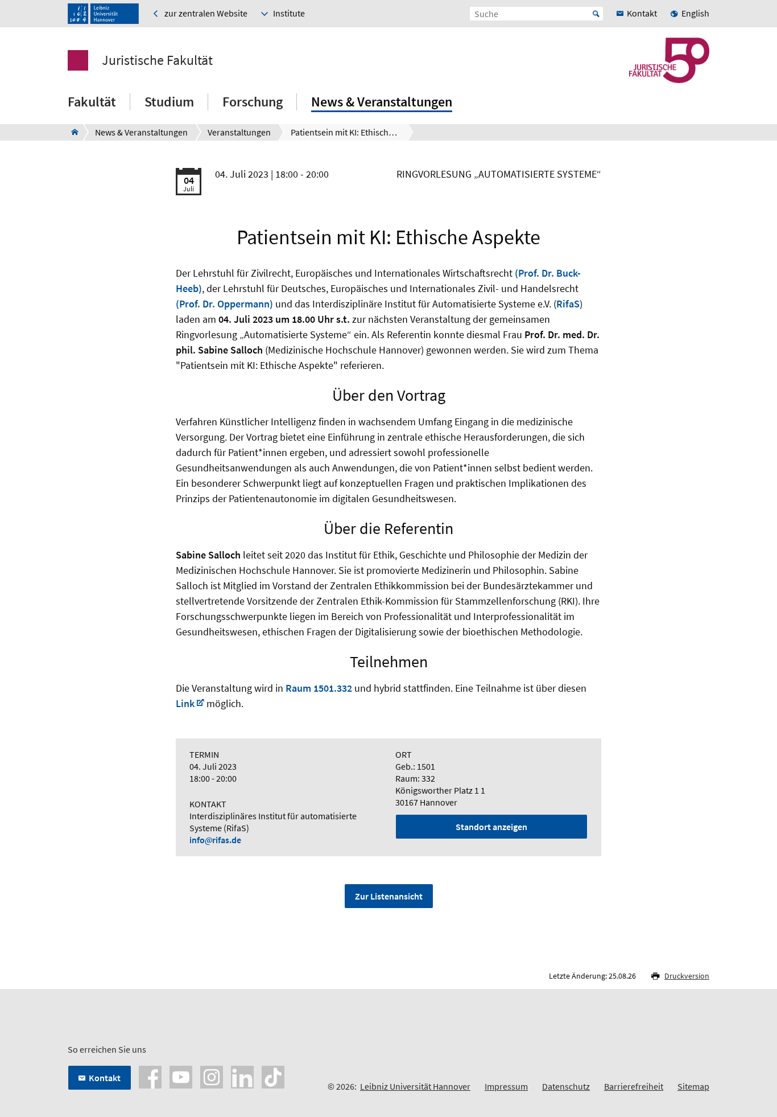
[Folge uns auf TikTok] (273, 1076)
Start (596, 13)
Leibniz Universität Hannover (415, 1086)
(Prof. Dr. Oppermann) (224, 303)
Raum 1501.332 (319, 688)
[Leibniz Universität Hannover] (103, 13)
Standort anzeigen (491, 826)
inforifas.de (215, 839)
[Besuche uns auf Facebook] (150, 1076)
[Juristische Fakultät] (71, 132)
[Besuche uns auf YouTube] (181, 1076)
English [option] (695, 13)
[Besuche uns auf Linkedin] (242, 1076)
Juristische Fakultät (157, 60)
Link (185, 703)
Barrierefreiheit (633, 1086)
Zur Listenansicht (389, 896)
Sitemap (693, 1086)
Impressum (506, 1086)
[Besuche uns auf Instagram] (212, 1076)
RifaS (568, 303)
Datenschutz (566, 1086)
